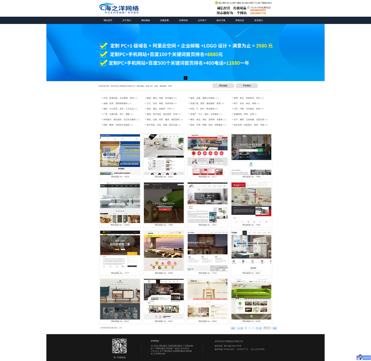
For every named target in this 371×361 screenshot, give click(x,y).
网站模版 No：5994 (164, 273)
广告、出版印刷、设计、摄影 (116, 114)
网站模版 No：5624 (164, 176)
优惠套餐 (164, 20)
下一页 (258, 328)
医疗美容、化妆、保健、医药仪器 (162, 125)
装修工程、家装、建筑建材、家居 (159, 86)
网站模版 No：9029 (120, 176)
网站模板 (145, 20)
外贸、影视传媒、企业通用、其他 (118, 98)
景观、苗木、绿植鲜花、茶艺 (247, 98)
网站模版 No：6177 (208, 176)
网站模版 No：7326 (251, 225)
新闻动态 (239, 20)
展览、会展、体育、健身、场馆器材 (163, 119)
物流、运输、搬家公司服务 (202, 98)
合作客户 (202, 20)
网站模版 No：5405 (251, 321)
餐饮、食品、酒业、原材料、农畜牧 (206, 119)
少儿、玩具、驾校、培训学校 (160, 103)
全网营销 (183, 20)
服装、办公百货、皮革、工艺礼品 (118, 109)
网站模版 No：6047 (164, 321)
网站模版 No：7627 (208, 225)
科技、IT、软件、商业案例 (202, 109)
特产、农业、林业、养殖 (245, 103)
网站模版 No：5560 (208, 321)
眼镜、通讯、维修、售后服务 (160, 98)
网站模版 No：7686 (251, 176)
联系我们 (258, 20)
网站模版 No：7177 (120, 273)
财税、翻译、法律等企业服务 (116, 125)
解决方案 (221, 20)
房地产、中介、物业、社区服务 (204, 114)
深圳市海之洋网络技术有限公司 (123, 86)
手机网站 (247, 86)
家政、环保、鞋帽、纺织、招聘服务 (206, 125)
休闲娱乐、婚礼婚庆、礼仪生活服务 (119, 119)
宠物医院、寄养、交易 (244, 114)
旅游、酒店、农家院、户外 (159, 109)
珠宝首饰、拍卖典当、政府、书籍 (249, 125)
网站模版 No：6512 (120, 321)
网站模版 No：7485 (164, 225)
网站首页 (108, 20)
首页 (233, 328)
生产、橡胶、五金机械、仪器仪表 (249, 119)
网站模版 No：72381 (120, 225)
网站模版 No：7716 (208, 273)
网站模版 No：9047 (251, 273)
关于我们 (126, 20)
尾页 (275, 328)
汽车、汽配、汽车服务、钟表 (247, 109)
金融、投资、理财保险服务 (115, 103)
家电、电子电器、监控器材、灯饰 (162, 114)
